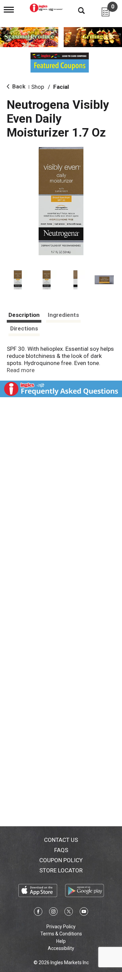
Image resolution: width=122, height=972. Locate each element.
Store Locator (61, 870)
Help (61, 941)
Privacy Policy (61, 926)
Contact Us (61, 839)
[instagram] (53, 912)
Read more (21, 370)
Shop (37, 86)
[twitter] (68, 912)
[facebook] (38, 912)
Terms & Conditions (61, 933)
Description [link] (24, 314)
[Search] (76, 10)
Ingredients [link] (63, 314)
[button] (18, 280)
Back (18, 86)
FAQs (61, 850)
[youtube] (84, 912)
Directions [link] (24, 328)
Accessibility (61, 948)
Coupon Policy (61, 860)
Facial (61, 86)
